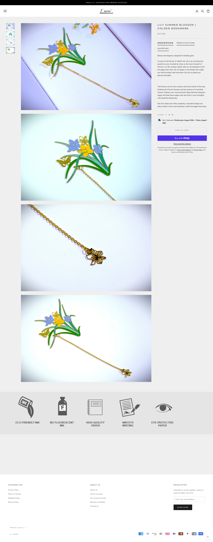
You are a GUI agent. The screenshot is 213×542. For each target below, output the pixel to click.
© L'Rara (14, 534)
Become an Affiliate (97, 502)
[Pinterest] (172, 114)
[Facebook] (166, 114)
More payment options (182, 144)
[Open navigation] (5, 11)
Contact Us (94, 506)
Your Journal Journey (98, 498)
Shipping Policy (14, 498)
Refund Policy (13, 502)
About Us (94, 490)
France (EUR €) (17, 527)
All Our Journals (96, 494)
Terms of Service (14, 494)
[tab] (165, 43)
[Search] (202, 11)
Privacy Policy (13, 490)
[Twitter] (169, 114)
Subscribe (183, 507)
